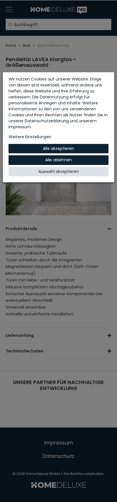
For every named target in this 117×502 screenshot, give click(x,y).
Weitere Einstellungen (30, 137)
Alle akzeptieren (58, 148)
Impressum (20, 127)
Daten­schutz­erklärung (47, 121)
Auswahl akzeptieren (58, 171)
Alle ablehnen (58, 160)
